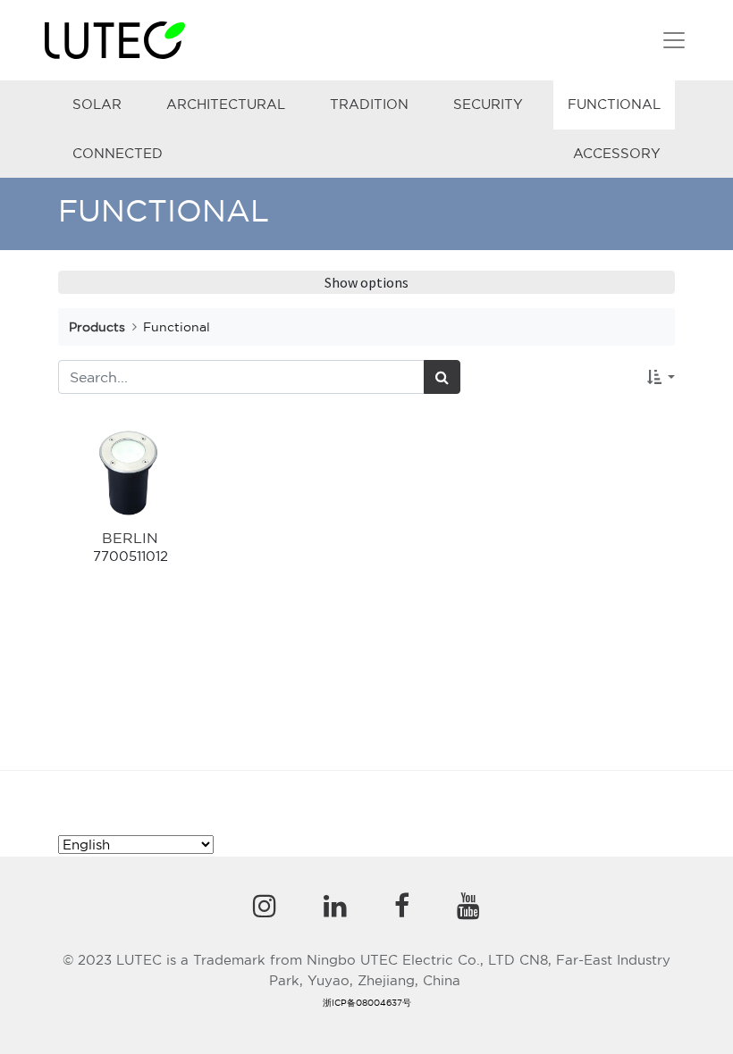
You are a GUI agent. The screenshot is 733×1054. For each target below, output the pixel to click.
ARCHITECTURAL (225, 104)
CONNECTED (117, 153)
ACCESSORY (617, 153)
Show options (366, 282)
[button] (661, 377)
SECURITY (488, 104)
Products (97, 326)
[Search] (442, 377)
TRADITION (369, 104)
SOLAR (97, 104)
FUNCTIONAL (614, 104)
